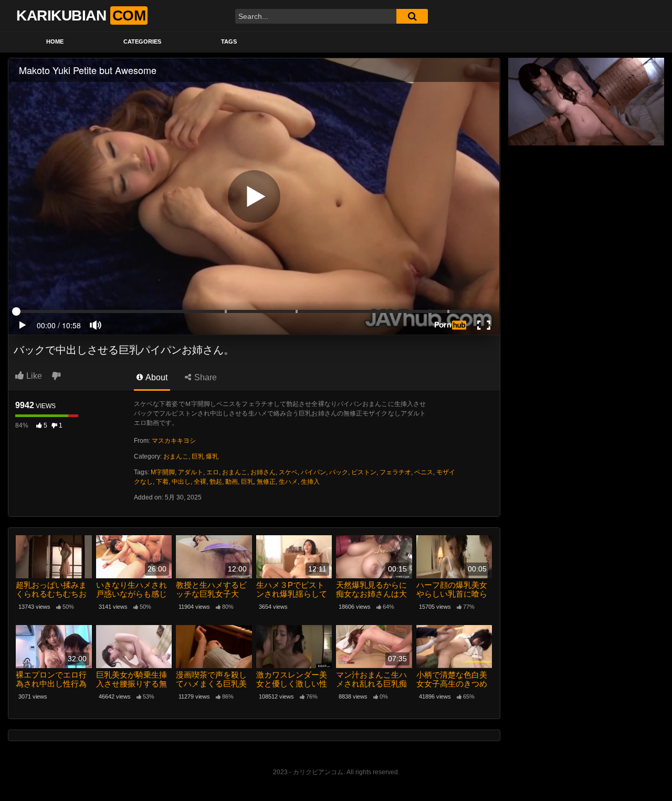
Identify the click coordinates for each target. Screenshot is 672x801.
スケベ (288, 472)
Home (55, 41)
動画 (231, 481)
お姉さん (263, 472)
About (155, 377)
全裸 (200, 481)
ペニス (423, 472)
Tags (229, 41)
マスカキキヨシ (174, 440)
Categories (142, 41)
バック (338, 472)
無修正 (266, 481)
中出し (181, 481)
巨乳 (247, 481)
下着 (162, 481)
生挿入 (310, 481)
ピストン (363, 472)
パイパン (313, 472)
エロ (212, 472)
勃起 (215, 481)
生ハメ (288, 481)
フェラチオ (395, 472)
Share (204, 377)
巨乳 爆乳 (205, 456)
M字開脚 (163, 472)
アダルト (190, 472)
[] (412, 16)
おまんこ (175, 456)
